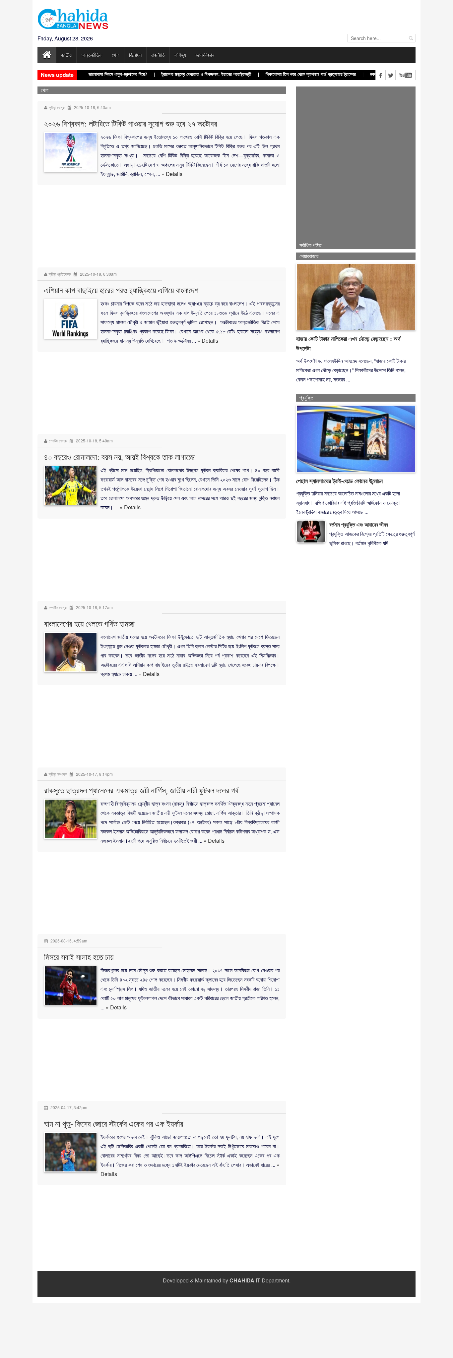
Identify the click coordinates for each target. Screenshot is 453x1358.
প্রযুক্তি (306, 398)
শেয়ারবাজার (308, 256)
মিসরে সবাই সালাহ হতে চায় (78, 957)
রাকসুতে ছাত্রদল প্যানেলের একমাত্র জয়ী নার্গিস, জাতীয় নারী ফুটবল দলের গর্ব (141, 790)
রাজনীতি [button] (158, 55)
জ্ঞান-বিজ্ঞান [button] (205, 55)
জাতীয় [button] (66, 55)
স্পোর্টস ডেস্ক (58, 440)
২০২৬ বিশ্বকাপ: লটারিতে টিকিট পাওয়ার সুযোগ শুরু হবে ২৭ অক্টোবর (130, 124)
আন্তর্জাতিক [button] (91, 55)
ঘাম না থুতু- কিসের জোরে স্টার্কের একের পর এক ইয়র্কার (113, 1124)
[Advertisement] (161, 1272)
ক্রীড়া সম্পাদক (58, 774)
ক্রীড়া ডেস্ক (57, 107)
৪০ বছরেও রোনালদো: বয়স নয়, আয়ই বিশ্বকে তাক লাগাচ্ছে (119, 457)
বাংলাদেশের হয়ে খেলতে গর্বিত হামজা (89, 624)
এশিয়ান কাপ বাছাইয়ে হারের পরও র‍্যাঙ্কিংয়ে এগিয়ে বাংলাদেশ (121, 290)
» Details (172, 174)
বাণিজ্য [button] (180, 55)
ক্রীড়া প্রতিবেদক (60, 274)
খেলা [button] (115, 55)
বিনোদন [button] (135, 55)
